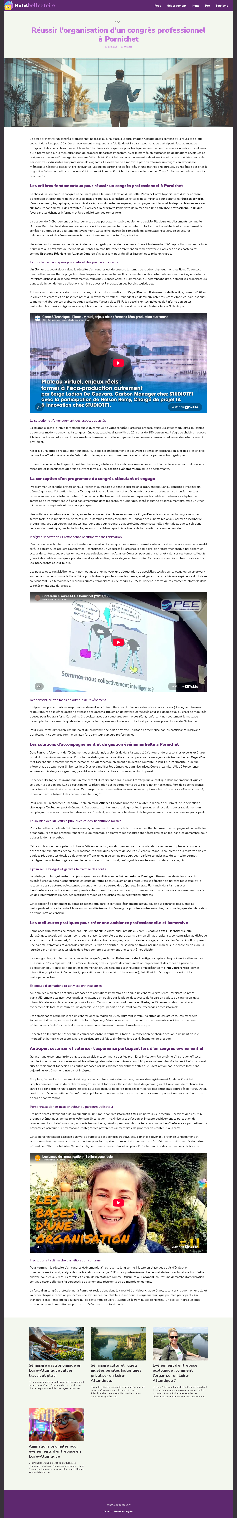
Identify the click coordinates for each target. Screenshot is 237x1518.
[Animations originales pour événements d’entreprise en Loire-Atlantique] (56, 1424)
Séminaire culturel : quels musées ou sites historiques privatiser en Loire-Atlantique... (116, 1373)
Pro (117, 22)
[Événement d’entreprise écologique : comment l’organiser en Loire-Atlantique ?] (180, 1343)
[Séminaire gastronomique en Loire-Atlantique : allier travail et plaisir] (56, 1343)
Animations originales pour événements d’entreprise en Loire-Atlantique (55, 1451)
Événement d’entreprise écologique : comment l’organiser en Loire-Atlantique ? (175, 1373)
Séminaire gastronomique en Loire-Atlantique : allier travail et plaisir (55, 1370)
